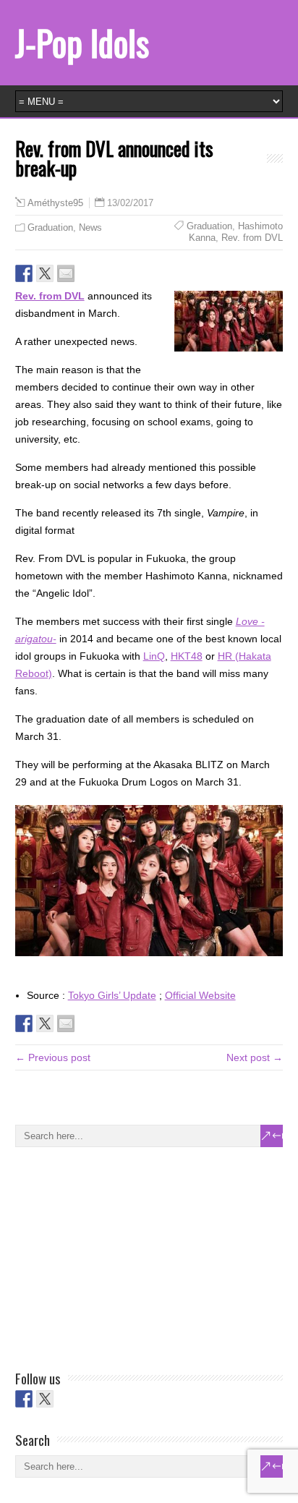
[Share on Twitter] (45, 273)
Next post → (254, 1057)
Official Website (200, 995)
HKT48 (187, 656)
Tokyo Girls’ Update (112, 995)
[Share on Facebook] (24, 273)
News (90, 227)
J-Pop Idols (82, 42)
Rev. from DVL (252, 237)
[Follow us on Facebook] (24, 1399)
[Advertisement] (123, 1255)
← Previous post (52, 1057)
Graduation (50, 227)
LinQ (154, 656)
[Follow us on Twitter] (45, 1399)
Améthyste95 (55, 203)
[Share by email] (65, 273)
